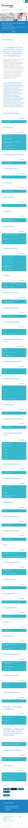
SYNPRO (4, 392)
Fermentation (21, 85)
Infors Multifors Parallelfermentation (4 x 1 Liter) (11, 235)
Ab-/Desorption (6, 683)
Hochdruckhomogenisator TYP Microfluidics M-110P (12, 759)
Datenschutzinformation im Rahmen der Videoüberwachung (14, 817)
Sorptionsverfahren (7, 102)
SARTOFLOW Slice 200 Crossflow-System (11, 283)
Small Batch (5, 369)
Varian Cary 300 (6, 700)
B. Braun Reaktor (6, 242)
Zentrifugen (21, 106)
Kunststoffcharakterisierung (8, 93)
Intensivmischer (6, 720)
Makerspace (15, 95)
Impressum (5, 821)
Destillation (5, 85)
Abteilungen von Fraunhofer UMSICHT (12, 806)
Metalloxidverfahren (16, 96)
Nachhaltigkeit (8, 809)
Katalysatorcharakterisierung (17, 89)
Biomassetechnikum (12, 82)
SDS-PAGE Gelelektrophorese (9, 316)
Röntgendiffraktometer (7, 355)
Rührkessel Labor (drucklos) (8, 666)
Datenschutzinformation (8, 820)
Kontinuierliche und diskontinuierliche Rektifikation (10, 645)
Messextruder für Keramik (8, 717)
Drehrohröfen (6, 205)
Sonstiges (5, 458)
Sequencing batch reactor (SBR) (9, 148)
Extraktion (16, 85)
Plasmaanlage (12, 99)
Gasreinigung (18, 86)
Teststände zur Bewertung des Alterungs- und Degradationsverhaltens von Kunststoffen (13, 105)
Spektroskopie (6, 452)
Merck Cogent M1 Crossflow (8, 286)
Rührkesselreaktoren (17, 100)
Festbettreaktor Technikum (8, 262)
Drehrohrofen (11, 85)
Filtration (13, 86)
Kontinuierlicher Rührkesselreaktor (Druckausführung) (10, 663)
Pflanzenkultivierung (19, 98)
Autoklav (5, 330)
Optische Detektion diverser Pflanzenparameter (12, 556)
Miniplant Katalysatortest (8, 269)
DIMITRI (4, 395)
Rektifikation (9, 100)
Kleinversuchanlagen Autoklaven (9, 333)
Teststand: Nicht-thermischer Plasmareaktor (11, 601)
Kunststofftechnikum (19, 93)
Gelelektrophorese (14, 88)
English (18, 1)
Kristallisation (5, 92)
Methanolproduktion (8, 98)
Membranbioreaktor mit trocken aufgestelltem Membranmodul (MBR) (12, 142)
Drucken (6, 795)
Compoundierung (6, 486)
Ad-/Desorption (6, 686)
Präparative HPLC (19, 99)
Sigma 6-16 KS (6, 776)
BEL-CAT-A (5, 349)
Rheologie (5, 455)
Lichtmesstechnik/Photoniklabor (9, 553)
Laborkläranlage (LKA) (7, 138)
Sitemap (4, 819)
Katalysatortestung (17, 90)
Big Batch (5, 372)
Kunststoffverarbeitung (7, 95)
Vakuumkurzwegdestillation (8, 191)
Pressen (4, 100)
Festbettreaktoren (7, 86)
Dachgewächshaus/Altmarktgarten (10, 573)
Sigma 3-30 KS (6, 773)
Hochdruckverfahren (7, 89)
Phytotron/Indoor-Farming (8, 570)
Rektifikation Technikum (8, 648)
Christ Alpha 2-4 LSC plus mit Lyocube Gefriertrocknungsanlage (10, 301)
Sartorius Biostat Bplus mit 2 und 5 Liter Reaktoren (10, 239)
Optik (14, 98)
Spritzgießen (5, 492)
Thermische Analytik (7, 446)
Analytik (4, 82)
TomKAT (5, 389)
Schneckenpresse (6, 630)
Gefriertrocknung (7, 88)
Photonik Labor (6, 99)
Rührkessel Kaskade (7, 669)
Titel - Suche (23, 1)
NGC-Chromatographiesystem (9, 145)
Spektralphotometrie (16, 102)
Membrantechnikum (8, 96)
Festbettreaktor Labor (7, 259)
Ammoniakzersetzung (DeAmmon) (10, 398)
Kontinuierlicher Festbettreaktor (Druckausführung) (9, 266)
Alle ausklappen (22, 132)
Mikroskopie (5, 449)
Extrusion (5, 489)
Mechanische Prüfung (7, 443)
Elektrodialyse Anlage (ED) (8, 135)
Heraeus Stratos (6, 779)
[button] (12, 32)
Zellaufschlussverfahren (13, 106)
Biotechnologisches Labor (8, 83)
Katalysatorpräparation (8, 90)
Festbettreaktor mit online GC (9, 256)
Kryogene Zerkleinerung (14, 92)
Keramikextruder (6, 723)
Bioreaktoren (19, 82)
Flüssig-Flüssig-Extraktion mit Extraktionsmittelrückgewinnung (9, 220)
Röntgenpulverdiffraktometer (9, 352)
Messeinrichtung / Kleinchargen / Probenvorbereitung (9, 496)
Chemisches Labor (17, 83)
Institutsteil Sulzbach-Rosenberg (11, 807)
